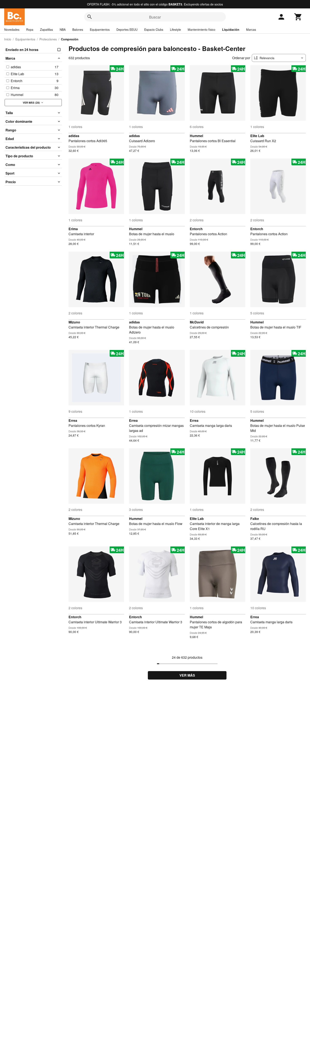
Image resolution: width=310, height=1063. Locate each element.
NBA (63, 29)
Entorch (196, 228)
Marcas (251, 29)
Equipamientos (100, 29)
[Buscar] (90, 16)
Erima (73, 228)
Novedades (11, 29)
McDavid (197, 322)
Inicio (7, 39)
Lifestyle (175, 29)
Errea (73, 420)
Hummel (196, 135)
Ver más (187, 675)
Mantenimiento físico (201, 29)
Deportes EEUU (126, 29)
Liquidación (230, 29)
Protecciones (48, 39)
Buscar (155, 17)
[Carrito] (298, 17)
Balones (77, 29)
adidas (74, 135)
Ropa (29, 29)
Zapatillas (46, 29)
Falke (254, 518)
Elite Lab (257, 135)
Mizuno (74, 322)
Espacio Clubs (153, 29)
